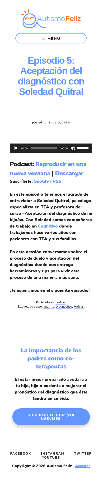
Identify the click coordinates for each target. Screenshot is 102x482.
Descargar (69, 173)
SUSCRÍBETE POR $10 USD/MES (51, 417)
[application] (51, 148)
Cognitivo (48, 226)
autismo (48, 306)
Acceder (82, 466)
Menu (53, 38)
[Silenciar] (72, 148)
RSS (57, 181)
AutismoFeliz (51, 18)
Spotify (41, 181)
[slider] (83, 148)
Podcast (61, 302)
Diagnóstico (64, 306)
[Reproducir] (16, 148)
